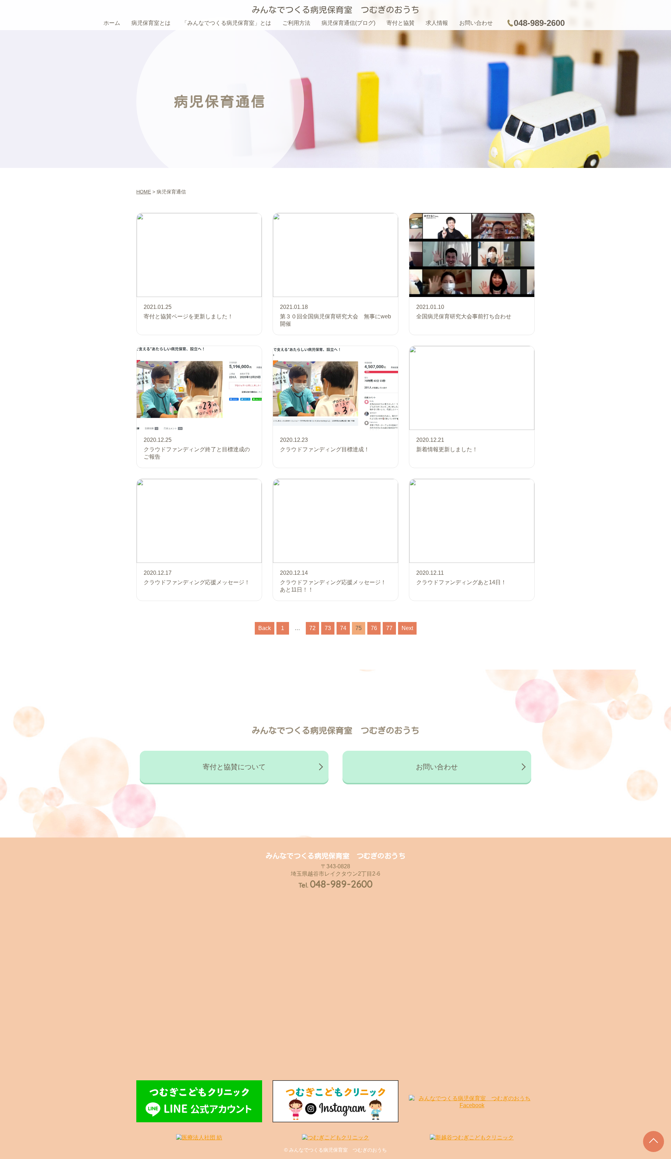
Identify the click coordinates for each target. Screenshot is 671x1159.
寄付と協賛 (400, 23)
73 (328, 628)
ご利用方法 (296, 23)
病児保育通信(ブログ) (348, 23)
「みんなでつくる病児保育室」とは (226, 23)
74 (343, 628)
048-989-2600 (539, 23)
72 (312, 628)
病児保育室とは (151, 23)
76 (374, 628)
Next (407, 628)
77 (389, 628)
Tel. (335, 885)
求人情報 (437, 23)
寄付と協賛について (234, 767)
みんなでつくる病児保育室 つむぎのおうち (335, 10)
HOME (143, 192)
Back (264, 628)
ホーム (111, 23)
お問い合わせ (476, 23)
